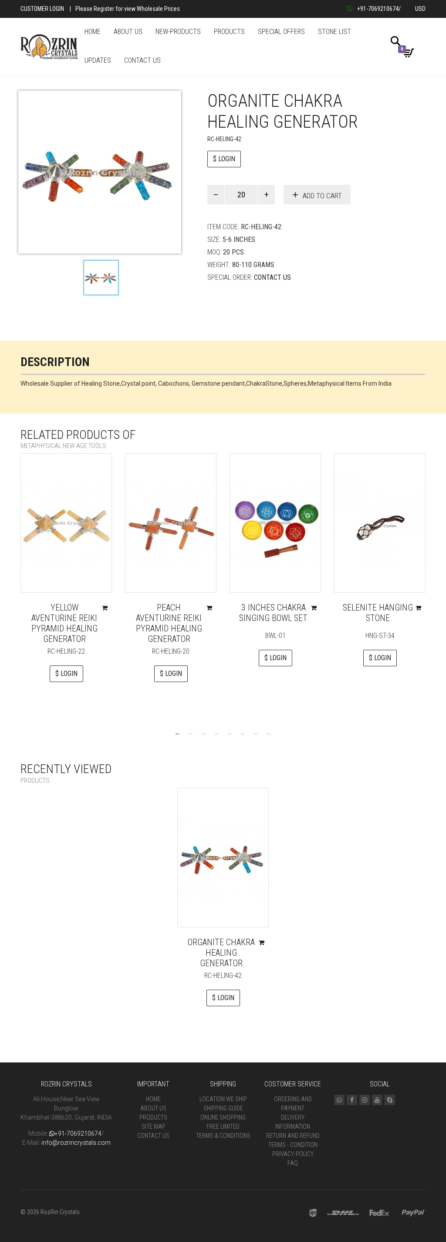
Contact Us (272, 277)
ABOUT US (128, 31)
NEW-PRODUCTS (178, 31)
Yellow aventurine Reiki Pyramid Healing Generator (64, 623)
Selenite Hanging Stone (378, 612)
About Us (153, 1108)
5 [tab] (229, 733)
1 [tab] (177, 733)
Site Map (154, 1126)
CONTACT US (142, 60)
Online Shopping (223, 1117)
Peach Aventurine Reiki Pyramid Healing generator (169, 623)
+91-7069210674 (378, 8)
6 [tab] (242, 733)
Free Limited (223, 1126)
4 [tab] (216, 733)
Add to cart (322, 195)
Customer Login (42, 8)
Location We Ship (223, 1099)
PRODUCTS (229, 31)
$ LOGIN (224, 159)
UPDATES (97, 60)
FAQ (292, 1163)
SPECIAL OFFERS (281, 31)
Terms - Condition (293, 1144)
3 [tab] (203, 733)
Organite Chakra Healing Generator (221, 952)
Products (153, 1117)
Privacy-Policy (293, 1153)
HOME (92, 31)
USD (420, 8)
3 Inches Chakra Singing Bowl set (273, 612)
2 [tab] (190, 733)
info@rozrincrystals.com (76, 1142)
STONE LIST (334, 31)
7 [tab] (255, 733)
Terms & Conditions (223, 1135)
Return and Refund (293, 1135)
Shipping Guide (223, 1108)
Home (153, 1099)
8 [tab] (268, 733)
